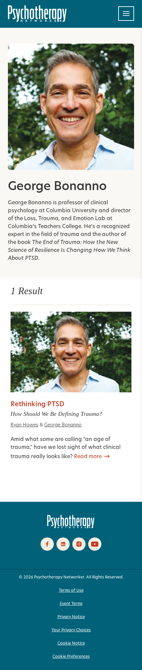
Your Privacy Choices (71, 630)
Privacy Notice (71, 617)
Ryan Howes (24, 425)
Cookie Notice (71, 644)
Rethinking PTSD (37, 404)
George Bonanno (63, 425)
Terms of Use (71, 591)
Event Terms (71, 604)
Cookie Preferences (71, 657)
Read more (88, 456)
